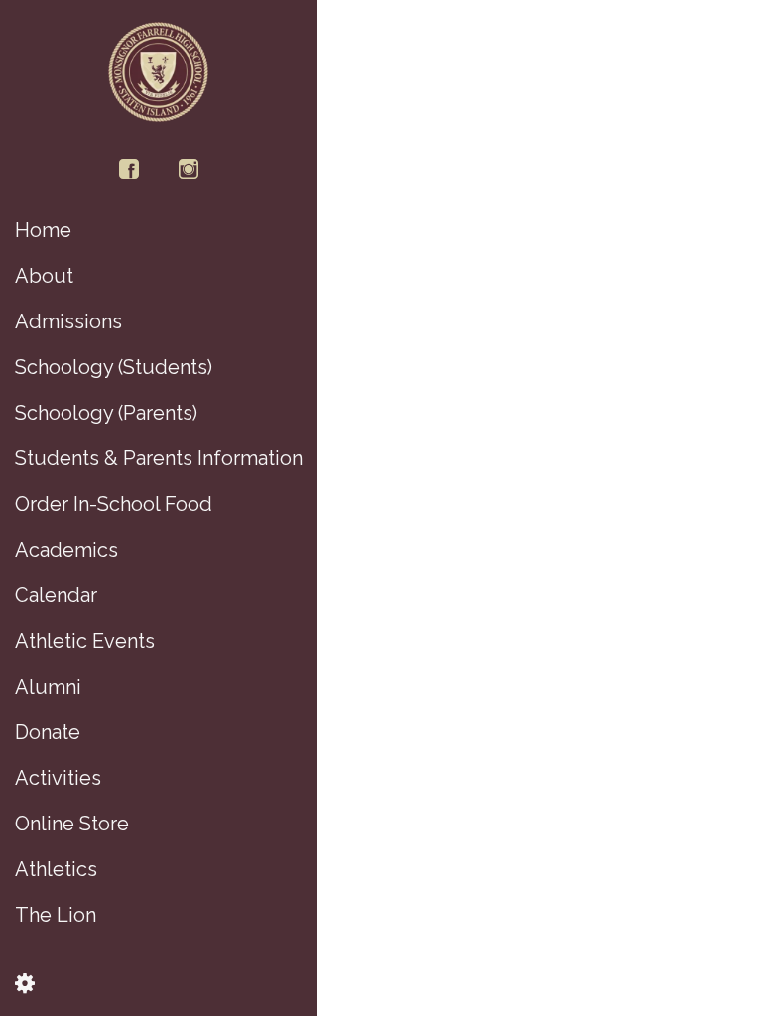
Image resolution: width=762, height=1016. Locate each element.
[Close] (349, 32)
